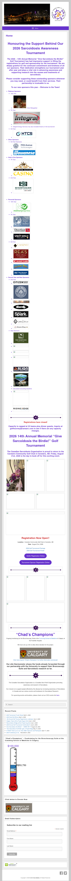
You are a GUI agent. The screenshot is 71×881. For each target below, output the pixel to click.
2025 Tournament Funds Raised (14, 715)
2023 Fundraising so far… (13, 732)
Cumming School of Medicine (48, 638)
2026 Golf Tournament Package (35, 548)
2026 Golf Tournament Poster (35, 550)
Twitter (65, 873)
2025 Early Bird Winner (12, 717)
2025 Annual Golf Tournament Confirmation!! (18, 725)
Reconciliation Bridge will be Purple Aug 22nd (18, 723)
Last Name (10, 846)
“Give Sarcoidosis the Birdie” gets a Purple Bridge (19, 729)
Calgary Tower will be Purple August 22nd (17, 721)
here (57, 695)
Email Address (11, 831)
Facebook (61, 873)
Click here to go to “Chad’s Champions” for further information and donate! (35, 660)
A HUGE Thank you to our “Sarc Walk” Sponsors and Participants (24, 731)
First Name (10, 838)
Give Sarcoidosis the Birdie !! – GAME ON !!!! (18, 727)
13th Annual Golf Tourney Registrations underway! (19, 719)
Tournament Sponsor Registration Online (35, 562)
